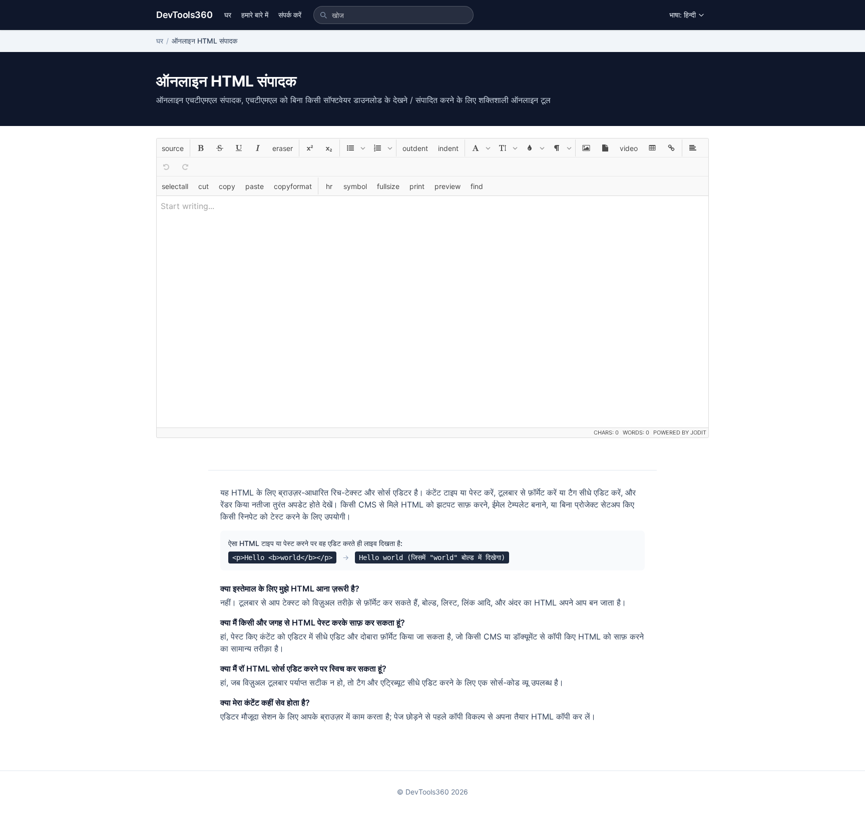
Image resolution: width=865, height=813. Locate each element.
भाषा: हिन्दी (682, 14)
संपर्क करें (289, 14)
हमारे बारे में (254, 14)
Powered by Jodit (679, 432)
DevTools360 (184, 15)
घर (227, 14)
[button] (173, 148)
